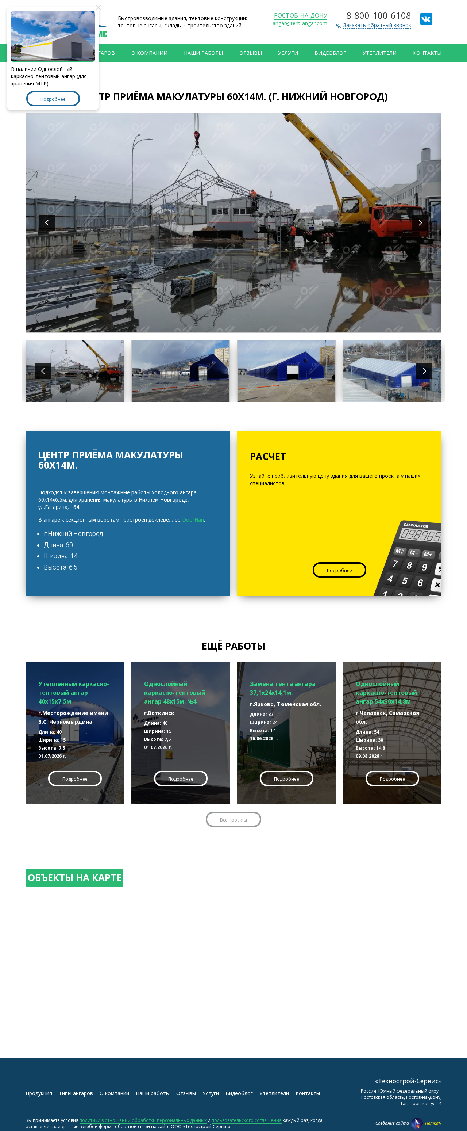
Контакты (427, 52)
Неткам (433, 1123)
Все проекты (233, 820)
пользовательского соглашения (247, 1120)
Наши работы (203, 52)
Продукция (39, 1093)
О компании (149, 52)
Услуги (288, 52)
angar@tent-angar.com (300, 23)
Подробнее (339, 570)
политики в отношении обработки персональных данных (143, 1120)
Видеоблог (330, 52)
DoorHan (193, 519)
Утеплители (380, 52)
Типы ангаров (76, 1093)
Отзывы (250, 52)
